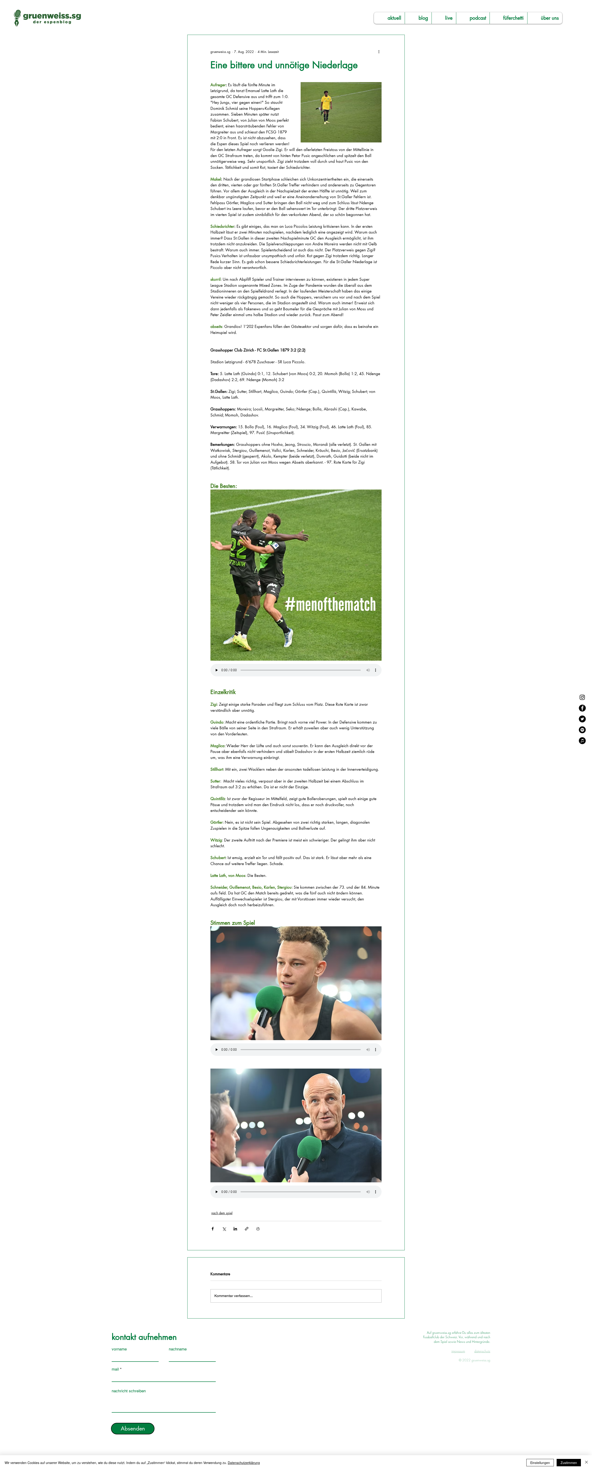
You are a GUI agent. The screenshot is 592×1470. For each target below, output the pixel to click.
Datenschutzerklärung (244, 1462)
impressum (458, 1351)
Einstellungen (540, 1462)
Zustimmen (569, 1462)
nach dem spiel (221, 1213)
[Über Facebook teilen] (212, 1229)
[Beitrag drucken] (258, 1229)
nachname (178, 1349)
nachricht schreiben (129, 1391)
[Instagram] (582, 697)
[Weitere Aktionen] (379, 51)
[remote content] (296, 670)
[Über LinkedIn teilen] (235, 1229)
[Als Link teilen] (246, 1229)
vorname (119, 1349)
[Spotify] (582, 729)
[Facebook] (582, 708)
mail (115, 1369)
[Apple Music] (582, 740)
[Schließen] (586, 1462)
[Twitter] (582, 718)
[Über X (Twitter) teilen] (224, 1229)
